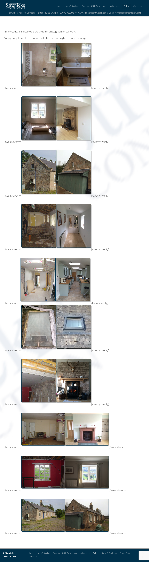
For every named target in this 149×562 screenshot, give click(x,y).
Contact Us (137, 6)
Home (58, 6)
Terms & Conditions (109, 553)
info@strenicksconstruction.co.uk (126, 12)
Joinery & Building (71, 6)
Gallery (126, 6)
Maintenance (114, 6)
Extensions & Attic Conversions (93, 6)
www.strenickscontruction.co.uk (92, 12)
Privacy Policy (125, 553)
